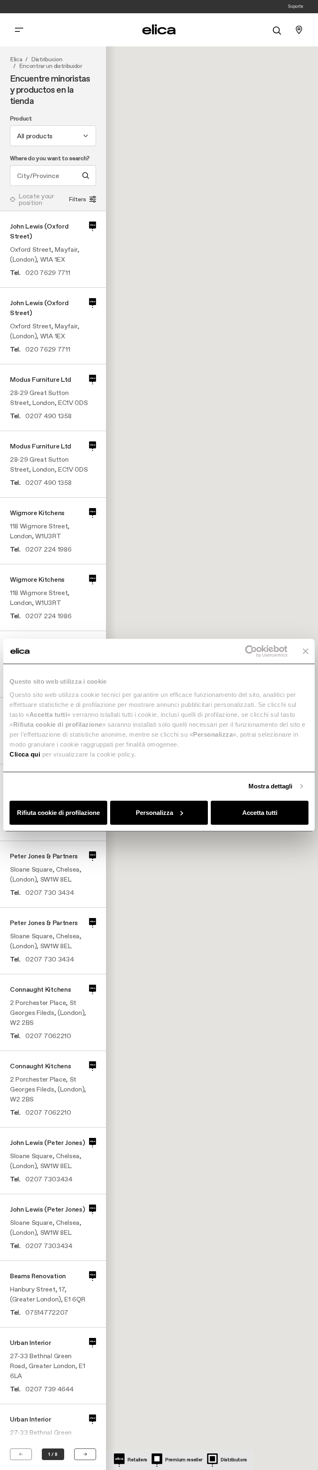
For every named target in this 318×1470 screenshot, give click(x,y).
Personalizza (154, 812)
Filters (77, 199)
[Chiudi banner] (305, 651)
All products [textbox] (35, 135)
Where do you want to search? (49, 158)
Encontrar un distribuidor (50, 66)
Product (21, 119)
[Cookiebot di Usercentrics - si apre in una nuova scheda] (251, 651)
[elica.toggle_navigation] (19, 30)
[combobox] (53, 135)
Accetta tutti (259, 812)
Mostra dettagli (270, 786)
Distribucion (46, 59)
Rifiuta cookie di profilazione (58, 812)
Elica (16, 59)
